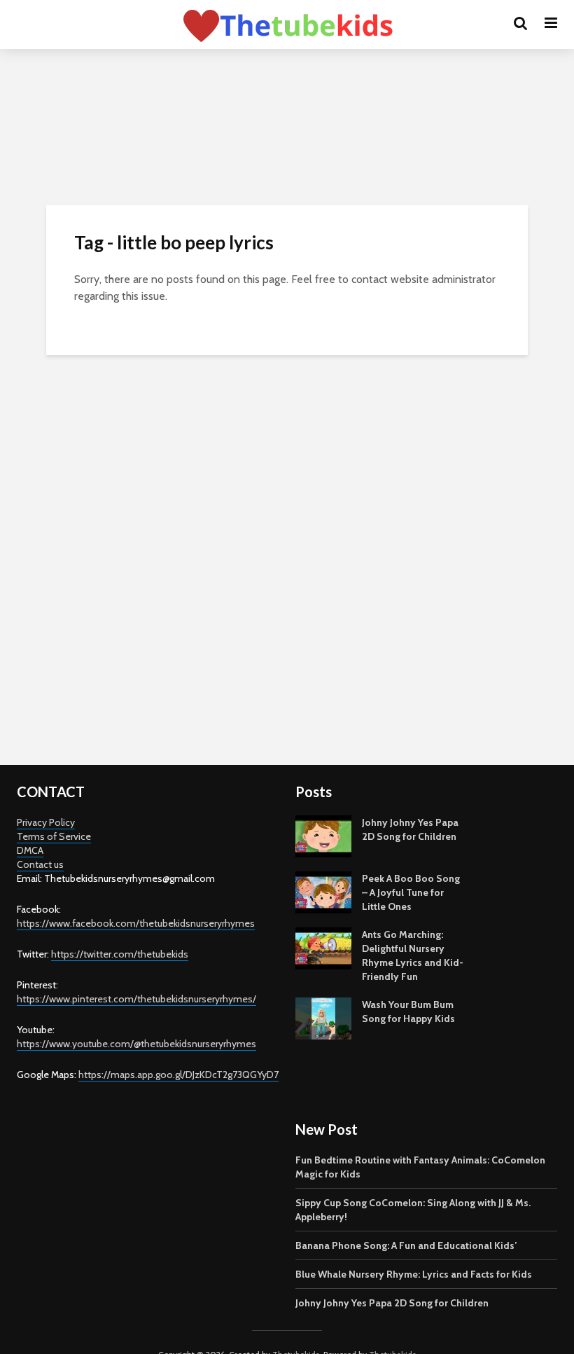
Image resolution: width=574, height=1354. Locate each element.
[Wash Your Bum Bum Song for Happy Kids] (323, 1017)
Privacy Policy (46, 822)
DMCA (30, 850)
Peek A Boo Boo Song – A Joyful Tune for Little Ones (411, 892)
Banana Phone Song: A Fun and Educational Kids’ (406, 1245)
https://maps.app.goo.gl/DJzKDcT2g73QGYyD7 (178, 1074)
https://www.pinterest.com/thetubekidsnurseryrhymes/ (136, 999)
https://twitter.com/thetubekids (119, 954)
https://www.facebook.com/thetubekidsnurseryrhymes (136, 923)
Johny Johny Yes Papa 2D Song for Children (392, 1303)
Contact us (40, 864)
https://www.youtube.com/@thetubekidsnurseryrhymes (136, 1043)
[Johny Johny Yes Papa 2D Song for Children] (323, 835)
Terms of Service (54, 836)
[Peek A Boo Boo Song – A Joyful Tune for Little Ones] (323, 891)
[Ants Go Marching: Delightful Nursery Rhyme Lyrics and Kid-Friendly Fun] (323, 947)
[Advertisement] (287, 650)
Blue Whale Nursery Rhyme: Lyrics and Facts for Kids (413, 1274)
